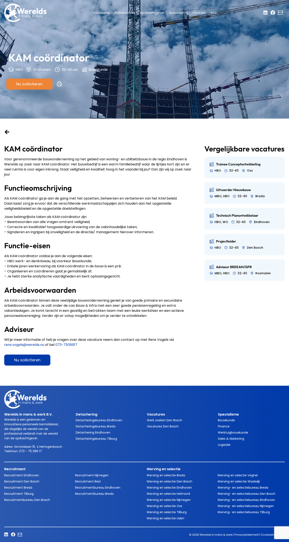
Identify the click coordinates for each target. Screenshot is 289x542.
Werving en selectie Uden (165, 518)
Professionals (124, 12)
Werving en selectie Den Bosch (169, 481)
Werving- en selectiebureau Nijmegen (245, 506)
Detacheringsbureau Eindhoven (99, 420)
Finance (224, 426)
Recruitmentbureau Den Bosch (27, 500)
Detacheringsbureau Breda (96, 426)
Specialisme (178, 12)
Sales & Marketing (231, 439)
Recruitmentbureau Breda (94, 494)
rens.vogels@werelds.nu (24, 344)
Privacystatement (247, 535)
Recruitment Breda (18, 487)
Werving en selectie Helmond (168, 494)
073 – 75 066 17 (31, 451)
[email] (281, 12)
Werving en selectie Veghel (237, 475)
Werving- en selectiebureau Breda (242, 487)
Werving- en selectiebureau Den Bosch (246, 494)
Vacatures (101, 12)
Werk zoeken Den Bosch (164, 420)
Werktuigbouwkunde (233, 432)
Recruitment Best (88, 481)
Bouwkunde (226, 420)
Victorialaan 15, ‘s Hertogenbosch (38, 447)
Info (214, 12)
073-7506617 (66, 344)
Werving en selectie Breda (166, 475)
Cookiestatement (273, 535)
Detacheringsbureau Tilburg (96, 439)
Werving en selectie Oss (164, 506)
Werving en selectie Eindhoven (169, 487)
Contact (199, 12)
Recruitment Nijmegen (92, 475)
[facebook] (274, 12)
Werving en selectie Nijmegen (169, 500)
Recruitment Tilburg (19, 494)
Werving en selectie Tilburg (167, 512)
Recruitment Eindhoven (21, 475)
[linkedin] (266, 12)
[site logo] (25, 12)
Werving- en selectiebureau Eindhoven (246, 500)
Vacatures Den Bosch (163, 426)
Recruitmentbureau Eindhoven (97, 487)
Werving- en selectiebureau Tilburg (243, 512)
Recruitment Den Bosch (21, 481)
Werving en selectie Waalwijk (238, 481)
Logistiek (224, 445)
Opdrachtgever (152, 12)
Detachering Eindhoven (93, 432)
